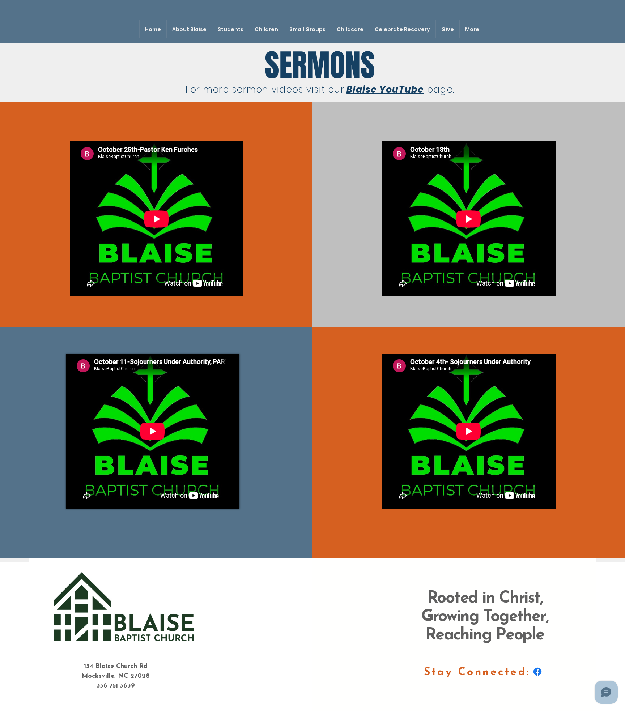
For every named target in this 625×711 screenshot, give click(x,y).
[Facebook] (537, 671)
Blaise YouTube (385, 89)
